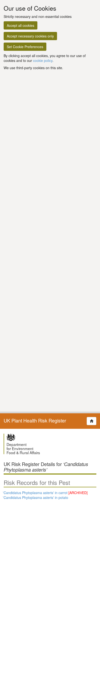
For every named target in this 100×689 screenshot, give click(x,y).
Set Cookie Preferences (25, 46)
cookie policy (42, 60)
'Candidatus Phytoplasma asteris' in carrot (45, 492)
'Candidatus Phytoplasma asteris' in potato (35, 497)
